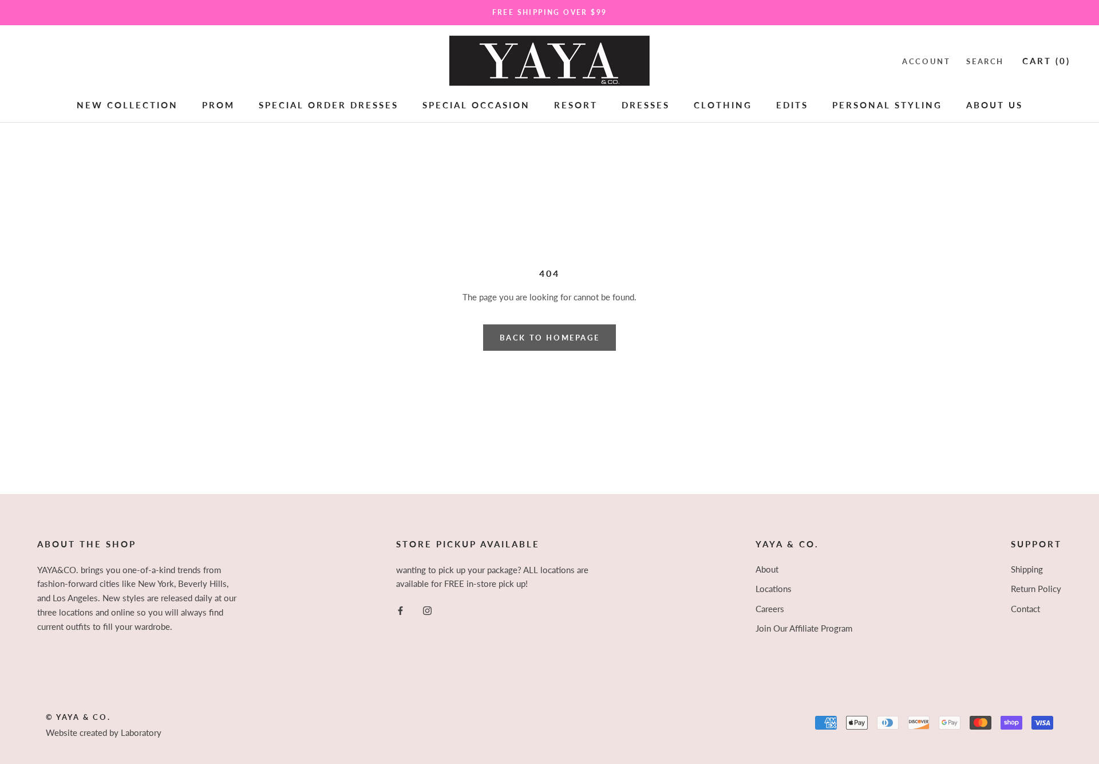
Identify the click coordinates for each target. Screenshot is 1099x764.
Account (926, 60)
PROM (218, 105)
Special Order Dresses (328, 105)
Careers (770, 609)
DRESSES (646, 105)
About (767, 569)
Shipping (1027, 569)
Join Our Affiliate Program (804, 628)
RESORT (576, 105)
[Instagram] (427, 609)
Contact (1025, 609)
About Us (994, 105)
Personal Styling (887, 105)
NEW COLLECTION (127, 105)
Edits (792, 105)
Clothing (723, 105)
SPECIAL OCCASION (476, 105)
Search (985, 60)
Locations (774, 588)
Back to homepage (550, 337)
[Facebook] (400, 609)
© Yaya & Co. (78, 717)
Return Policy (1036, 588)
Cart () (1046, 60)
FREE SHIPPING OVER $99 (549, 12)
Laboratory (141, 732)
